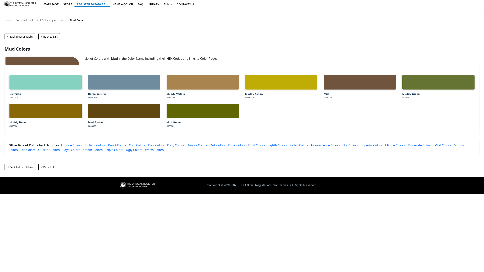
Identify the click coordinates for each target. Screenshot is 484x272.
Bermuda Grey (97, 93)
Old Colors (28, 150)
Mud (327, 93)
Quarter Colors (49, 150)
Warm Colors (154, 150)
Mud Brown (95, 122)
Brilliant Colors (95, 145)
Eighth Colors (277, 145)
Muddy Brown (18, 122)
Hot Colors (350, 145)
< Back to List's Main (20, 36)
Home (8, 20)
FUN (168, 4)
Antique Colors (71, 145)
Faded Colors (299, 145)
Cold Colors (137, 145)
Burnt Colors (117, 145)
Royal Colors (71, 150)
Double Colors (197, 145)
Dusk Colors (237, 145)
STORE (67, 4)
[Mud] (42, 61)
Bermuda (15, 93)
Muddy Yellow (254, 93)
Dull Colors (218, 145)
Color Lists (22, 20)
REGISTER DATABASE (92, 4)
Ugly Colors (134, 150)
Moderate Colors (420, 145)
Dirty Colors (175, 145)
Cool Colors (156, 145)
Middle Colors (395, 145)
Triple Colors (114, 150)
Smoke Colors (93, 150)
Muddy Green (411, 93)
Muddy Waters (176, 93)
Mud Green (174, 122)
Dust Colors (256, 145)
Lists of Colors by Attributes (49, 20)
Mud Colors (442, 145)
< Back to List (49, 36)
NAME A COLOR (123, 4)
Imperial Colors (371, 145)
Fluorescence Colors (325, 145)
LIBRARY (153, 4)
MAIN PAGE (51, 4)
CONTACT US (185, 4)
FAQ (140, 4)
